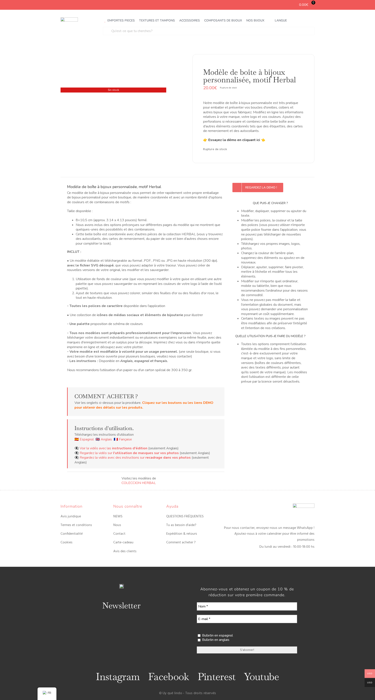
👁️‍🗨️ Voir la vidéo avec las (110, 448)
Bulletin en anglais (215, 640)
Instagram (118, 676)
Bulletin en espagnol (217, 635)
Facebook (168, 676)
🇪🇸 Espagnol (84, 439)
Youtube (261, 676)
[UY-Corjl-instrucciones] (113, 109)
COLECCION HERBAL (139, 483)
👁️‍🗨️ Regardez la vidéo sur (126, 453)
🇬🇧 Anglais (103, 439)
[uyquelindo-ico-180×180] (69, 19)
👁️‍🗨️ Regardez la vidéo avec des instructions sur (132, 457)
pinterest (217, 676)
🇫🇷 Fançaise (123, 439)
